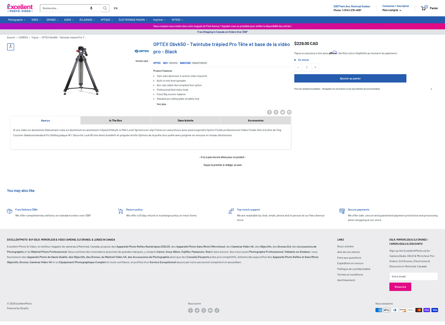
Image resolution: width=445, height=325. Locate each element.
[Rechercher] (105, 8)
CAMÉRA (23, 37)
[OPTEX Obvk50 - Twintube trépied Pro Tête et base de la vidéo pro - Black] (10, 46)
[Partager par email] (289, 112)
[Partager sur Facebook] (269, 112)
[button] (91, 8)
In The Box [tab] (115, 120)
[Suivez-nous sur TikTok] (217, 310)
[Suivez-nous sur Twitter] (197, 310)
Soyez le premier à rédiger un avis (223, 164)
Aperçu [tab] (45, 120)
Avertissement (346, 280)
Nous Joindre (345, 246)
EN (116, 8)
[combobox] (70, 8)
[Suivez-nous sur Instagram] (203, 310)
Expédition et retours (350, 263)
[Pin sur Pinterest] (276, 112)
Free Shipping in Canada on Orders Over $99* (222, 31)
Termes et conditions (350, 274)
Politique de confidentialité (353, 268)
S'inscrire (400, 286)
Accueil (11, 37)
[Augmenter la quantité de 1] (315, 67)
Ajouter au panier (350, 78)
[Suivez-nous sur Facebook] (190, 310)
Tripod (34, 37)
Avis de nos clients (348, 251)
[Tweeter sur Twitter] (282, 112)
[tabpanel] (150, 137)
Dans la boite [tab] (185, 120)
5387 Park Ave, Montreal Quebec (352, 6)
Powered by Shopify (18, 308)
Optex (157, 62)
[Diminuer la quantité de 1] (298, 67)
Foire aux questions (349, 257)
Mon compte (390, 10)
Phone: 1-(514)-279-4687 (347, 10)
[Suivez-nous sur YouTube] (210, 310)
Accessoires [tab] (256, 120)
